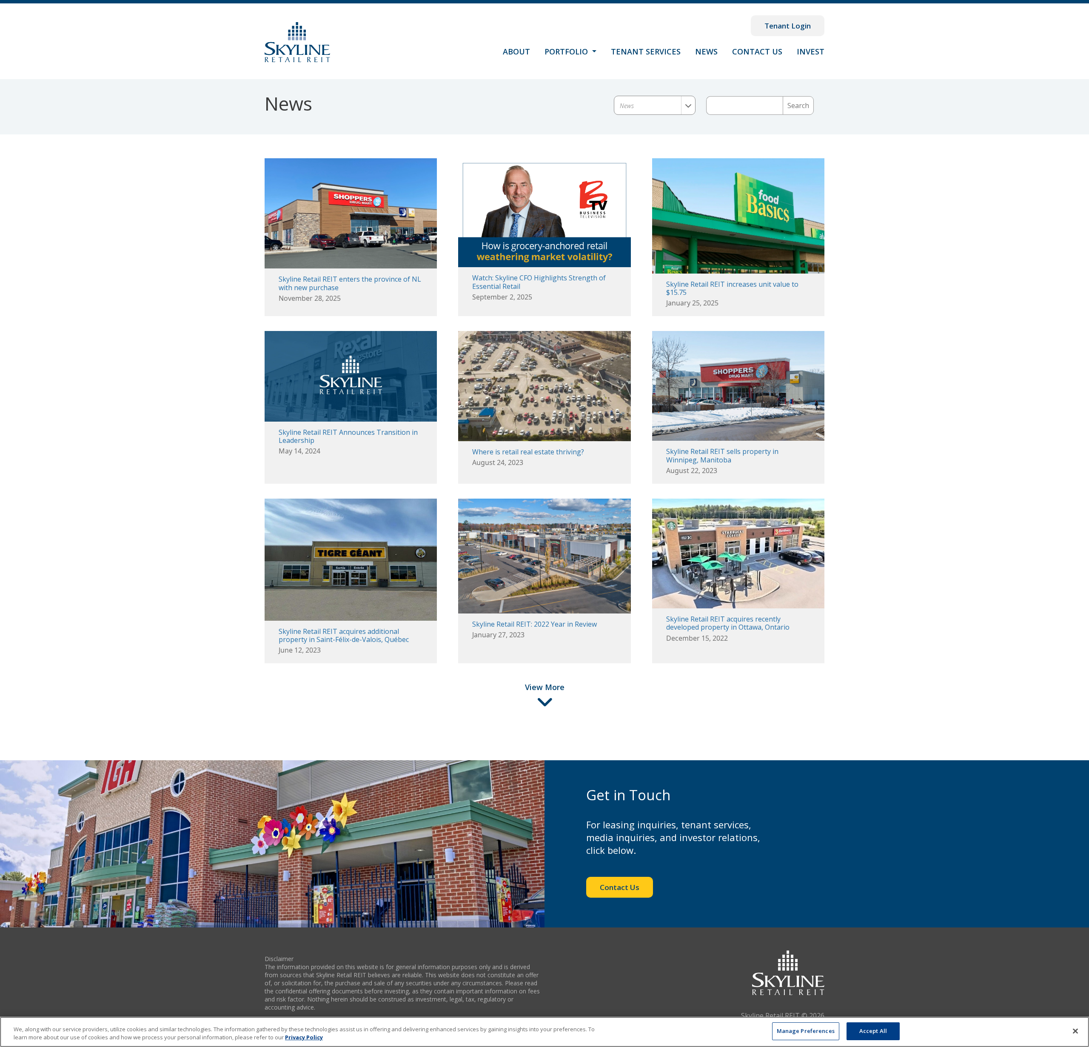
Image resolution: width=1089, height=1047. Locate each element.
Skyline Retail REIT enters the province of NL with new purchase (350, 283)
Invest (810, 51)
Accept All (873, 1031)
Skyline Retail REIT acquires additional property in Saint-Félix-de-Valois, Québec (344, 635)
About (516, 51)
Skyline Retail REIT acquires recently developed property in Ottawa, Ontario (728, 623)
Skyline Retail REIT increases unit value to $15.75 (732, 288)
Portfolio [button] (567, 51)
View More (544, 687)
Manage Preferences (806, 1031)
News (706, 51)
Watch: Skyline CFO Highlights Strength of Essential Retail (539, 282)
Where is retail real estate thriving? (528, 451)
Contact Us (757, 51)
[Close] (1075, 1030)
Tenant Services (646, 51)
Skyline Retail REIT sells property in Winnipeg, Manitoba (722, 455)
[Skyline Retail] (297, 42)
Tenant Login (787, 26)
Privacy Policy (304, 1037)
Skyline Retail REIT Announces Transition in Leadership (348, 436)
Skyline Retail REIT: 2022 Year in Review (534, 624)
